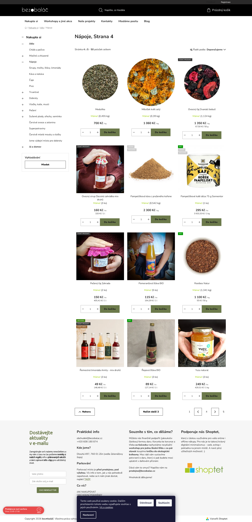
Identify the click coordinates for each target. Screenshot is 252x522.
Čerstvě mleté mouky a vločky (45, 134)
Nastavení (88, 515)
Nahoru (86, 411)
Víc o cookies (106, 507)
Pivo (31, 86)
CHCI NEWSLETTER (47, 490)
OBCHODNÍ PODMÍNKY (89, 495)
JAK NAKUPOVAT (86, 491)
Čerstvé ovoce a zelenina (42, 122)
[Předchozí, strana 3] (198, 412)
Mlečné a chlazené (39, 55)
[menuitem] (31, 21)
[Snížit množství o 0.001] (83, 132)
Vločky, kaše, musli (39, 104)
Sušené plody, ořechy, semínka (45, 116)
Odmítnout (146, 502)
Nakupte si (33, 37)
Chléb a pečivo (37, 49)
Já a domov (35, 146)
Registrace (225, 2)
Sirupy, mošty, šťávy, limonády (45, 67)
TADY (87, 479)
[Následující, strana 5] (215, 412)
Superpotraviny (37, 128)
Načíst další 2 (151, 411)
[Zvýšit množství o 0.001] (97, 132)
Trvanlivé (34, 92)
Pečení (32, 110)
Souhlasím (164, 502)
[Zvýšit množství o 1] (97, 222)
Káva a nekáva (36, 74)
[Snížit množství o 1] (83, 222)
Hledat (45, 164)
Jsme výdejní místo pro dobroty (45, 140)
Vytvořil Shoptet (218, 518)
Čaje (31, 80)
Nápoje (33, 61)
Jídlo (31, 43)
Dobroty (33, 98)
